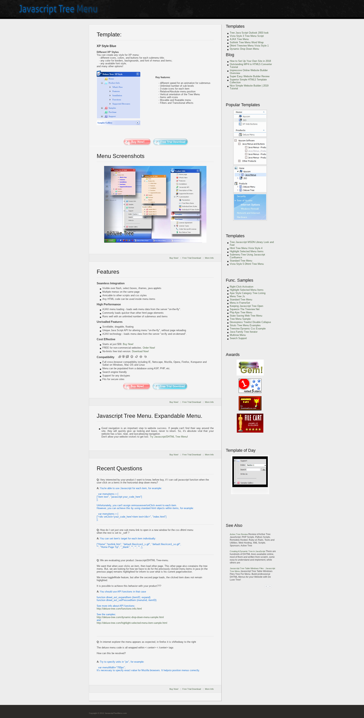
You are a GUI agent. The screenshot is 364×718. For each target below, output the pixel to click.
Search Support (238, 338)
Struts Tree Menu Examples (245, 325)
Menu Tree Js (237, 296)
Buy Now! (173, 258)
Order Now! (149, 347)
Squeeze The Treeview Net (245, 309)
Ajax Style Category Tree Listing (247, 293)
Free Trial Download (191, 258)
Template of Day (241, 450)
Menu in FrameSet (240, 302)
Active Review (239, 534)
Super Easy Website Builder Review (249, 76)
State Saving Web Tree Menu (246, 315)
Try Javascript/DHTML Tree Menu (168, 436)
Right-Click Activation (241, 286)
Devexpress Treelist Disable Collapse (250, 322)
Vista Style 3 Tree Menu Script (247, 36)
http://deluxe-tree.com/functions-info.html (119, 608)
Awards (233, 354)
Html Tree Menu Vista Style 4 (246, 248)
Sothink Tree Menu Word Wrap (247, 42)
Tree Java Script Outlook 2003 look (249, 32)
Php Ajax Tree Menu (241, 312)
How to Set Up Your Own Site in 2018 (250, 61)
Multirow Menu (238, 335)
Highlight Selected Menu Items (247, 251)
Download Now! (140, 351)
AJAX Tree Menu (239, 39)
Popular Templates (243, 104)
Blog (230, 54)
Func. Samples (239, 280)
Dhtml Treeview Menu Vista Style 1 (249, 45)
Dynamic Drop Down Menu (244, 48)
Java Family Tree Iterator (243, 331)
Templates (235, 26)
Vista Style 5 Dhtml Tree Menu (247, 263)
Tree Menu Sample (240, 318)
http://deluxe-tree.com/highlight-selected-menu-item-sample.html (132, 622)
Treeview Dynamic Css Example (248, 328)
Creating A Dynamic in (247, 551)
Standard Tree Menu (241, 260)
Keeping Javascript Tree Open (246, 306)
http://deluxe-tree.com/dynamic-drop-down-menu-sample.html (130, 617)
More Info (209, 258)
